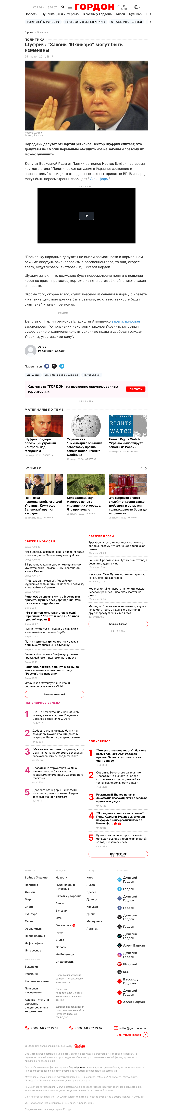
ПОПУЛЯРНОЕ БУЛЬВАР (44, 702)
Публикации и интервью (60, 14)
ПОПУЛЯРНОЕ (99, 741)
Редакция (31, 974)
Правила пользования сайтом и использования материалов (70, 979)
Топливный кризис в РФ (43, 21)
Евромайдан (33, 375)
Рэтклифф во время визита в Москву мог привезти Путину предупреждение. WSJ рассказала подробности (53, 600)
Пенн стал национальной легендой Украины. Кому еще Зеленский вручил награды (43, 505)
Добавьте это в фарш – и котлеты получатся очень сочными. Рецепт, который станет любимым (55, 793)
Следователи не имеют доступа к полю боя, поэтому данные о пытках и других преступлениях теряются (118, 609)
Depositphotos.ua (78, 1067)
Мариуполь (94, 921)
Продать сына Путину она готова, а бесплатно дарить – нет (118, 561)
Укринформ (99, 179)
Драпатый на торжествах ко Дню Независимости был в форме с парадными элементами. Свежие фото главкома (57, 773)
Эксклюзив (63, 925)
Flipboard (130, 964)
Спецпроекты (65, 961)
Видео (60, 939)
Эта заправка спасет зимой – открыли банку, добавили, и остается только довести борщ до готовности (128, 505)
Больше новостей (54, 694)
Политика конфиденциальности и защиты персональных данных (69, 994)
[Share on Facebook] (46, 366)
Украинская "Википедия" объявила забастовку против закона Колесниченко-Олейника (84, 447)
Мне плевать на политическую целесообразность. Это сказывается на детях (116, 592)
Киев (89, 877)
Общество (90, 459)
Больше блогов (118, 623)
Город (90, 870)
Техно (29, 921)
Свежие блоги (101, 536)
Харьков (92, 906)
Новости (31, 14)
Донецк (91, 899)
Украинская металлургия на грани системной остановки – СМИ (47, 684)
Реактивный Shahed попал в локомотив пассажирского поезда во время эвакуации (121, 798)
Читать (136, 389)
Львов (90, 884)
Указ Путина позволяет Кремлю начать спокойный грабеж (117, 576)
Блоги (120, 14)
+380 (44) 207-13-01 (44, 1028)
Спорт (29, 906)
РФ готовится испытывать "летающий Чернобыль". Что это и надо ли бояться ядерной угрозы (52, 616)
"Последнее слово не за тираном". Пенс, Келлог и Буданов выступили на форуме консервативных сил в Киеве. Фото (120, 818)
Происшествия (35, 936)
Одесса (91, 892)
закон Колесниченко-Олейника (61, 375)
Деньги (30, 892)
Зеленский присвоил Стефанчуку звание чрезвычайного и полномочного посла (51, 656)
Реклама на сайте (37, 981)
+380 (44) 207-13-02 (88, 1028)
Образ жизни (34, 928)
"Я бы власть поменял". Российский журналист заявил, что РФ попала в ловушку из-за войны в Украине (54, 584)
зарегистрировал (126, 321)
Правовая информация (33, 990)
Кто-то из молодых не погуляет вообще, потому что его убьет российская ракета (117, 546)
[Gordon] (94, 7)
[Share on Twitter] (54, 366)
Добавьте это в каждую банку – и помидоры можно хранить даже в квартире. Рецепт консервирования (56, 734)
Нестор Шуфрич (91, 375)
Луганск (91, 928)
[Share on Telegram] (61, 366)
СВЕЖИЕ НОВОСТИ (40, 541)
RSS (126, 972)
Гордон (29, 32)
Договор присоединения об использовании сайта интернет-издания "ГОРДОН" (70, 1012)
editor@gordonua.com (133, 1028)
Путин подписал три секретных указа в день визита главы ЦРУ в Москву (52, 643)
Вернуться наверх (129, 1034)
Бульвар (135, 14)
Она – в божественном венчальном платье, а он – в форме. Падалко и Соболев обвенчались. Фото (55, 715)
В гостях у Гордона (97, 14)
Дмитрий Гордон (130, 879)
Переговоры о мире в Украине (85, 21)
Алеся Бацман (134, 945)
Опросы (61, 947)
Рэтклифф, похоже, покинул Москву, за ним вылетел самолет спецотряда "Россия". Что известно (52, 670)
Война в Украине (36, 877)
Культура (31, 914)
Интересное (33, 950)
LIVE (59, 918)
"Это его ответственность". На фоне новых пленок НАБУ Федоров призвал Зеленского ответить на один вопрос (121, 755)
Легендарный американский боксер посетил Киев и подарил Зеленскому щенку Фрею (54, 553)
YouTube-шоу (65, 954)
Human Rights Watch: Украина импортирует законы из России (126, 443)
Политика (42, 32)
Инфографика (34, 943)
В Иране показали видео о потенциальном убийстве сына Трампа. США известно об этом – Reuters (53, 568)
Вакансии (31, 966)
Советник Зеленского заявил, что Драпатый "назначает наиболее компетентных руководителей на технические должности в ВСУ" (118, 777)
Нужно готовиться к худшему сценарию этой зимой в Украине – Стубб (51, 630)
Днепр (90, 914)
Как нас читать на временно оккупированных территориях (37, 1005)
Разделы (61, 870)
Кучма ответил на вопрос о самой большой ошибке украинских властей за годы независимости (121, 839)
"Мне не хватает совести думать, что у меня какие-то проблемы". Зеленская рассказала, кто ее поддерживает (58, 753)
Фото (59, 932)
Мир (28, 899)
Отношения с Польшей (126, 21)
